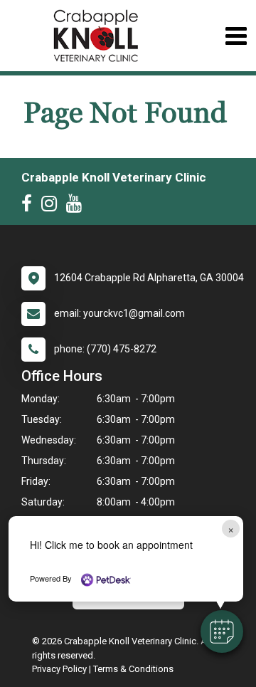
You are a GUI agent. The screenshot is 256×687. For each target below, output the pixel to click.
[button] (222, 631)
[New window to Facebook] (30, 206)
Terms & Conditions (133, 669)
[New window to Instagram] (52, 206)
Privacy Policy (59, 669)
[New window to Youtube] (77, 206)
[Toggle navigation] (235, 35)
